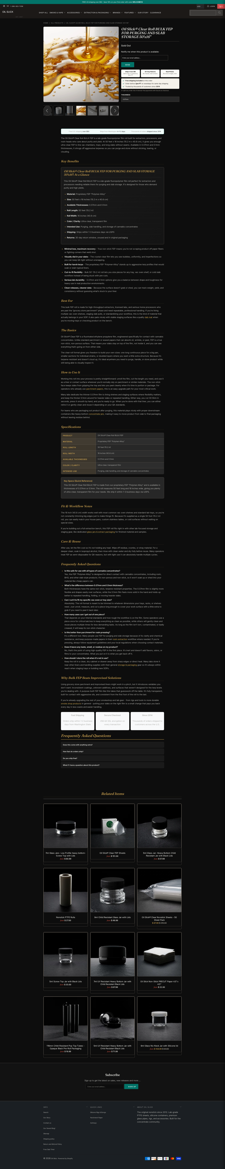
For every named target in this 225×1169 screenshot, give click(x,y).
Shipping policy (48, 1139)
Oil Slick (7, 11)
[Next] (115, 64)
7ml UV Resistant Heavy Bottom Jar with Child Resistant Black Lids (112, 954)
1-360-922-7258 (16, 6)
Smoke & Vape (57, 13)
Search (45, 1112)
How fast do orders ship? (73, 751)
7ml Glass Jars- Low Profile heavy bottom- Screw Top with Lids (66, 826)
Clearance (155, 13)
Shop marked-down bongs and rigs (126, 2)
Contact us (47, 1123)
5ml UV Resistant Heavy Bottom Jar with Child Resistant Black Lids (112, 1019)
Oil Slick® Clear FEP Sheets (112, 826)
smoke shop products (71, 703)
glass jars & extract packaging (101, 532)
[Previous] (47, 64)
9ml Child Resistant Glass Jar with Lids (112, 890)
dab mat (148, 317)
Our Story (143, 13)
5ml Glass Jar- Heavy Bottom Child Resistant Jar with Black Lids (159, 826)
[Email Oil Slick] (8, 6)
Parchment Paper (96, 1118)
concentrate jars (96, 414)
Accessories (73, 13)
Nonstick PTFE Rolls (66, 890)
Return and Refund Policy (52, 1144)
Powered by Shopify (65, 1158)
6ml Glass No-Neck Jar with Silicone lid (159, 1019)
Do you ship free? (70, 758)
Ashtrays (93, 1123)
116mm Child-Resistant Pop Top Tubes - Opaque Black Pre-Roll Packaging (66, 1019)
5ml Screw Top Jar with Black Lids (66, 954)
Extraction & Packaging (96, 13)
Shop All (43, 13)
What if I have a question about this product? (81, 765)
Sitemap (46, 1134)
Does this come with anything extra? (78, 745)
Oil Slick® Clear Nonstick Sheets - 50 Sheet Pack (159, 890)
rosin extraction (120, 639)
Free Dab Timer (49, 1149)
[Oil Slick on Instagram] (4, 6)
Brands (117, 13)
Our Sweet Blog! (49, 1128)
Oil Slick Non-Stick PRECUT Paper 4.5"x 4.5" (159, 954)
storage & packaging (127, 665)
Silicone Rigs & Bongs (98, 1112)
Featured (129, 13)
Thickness (125, 95)
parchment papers (94, 389)
